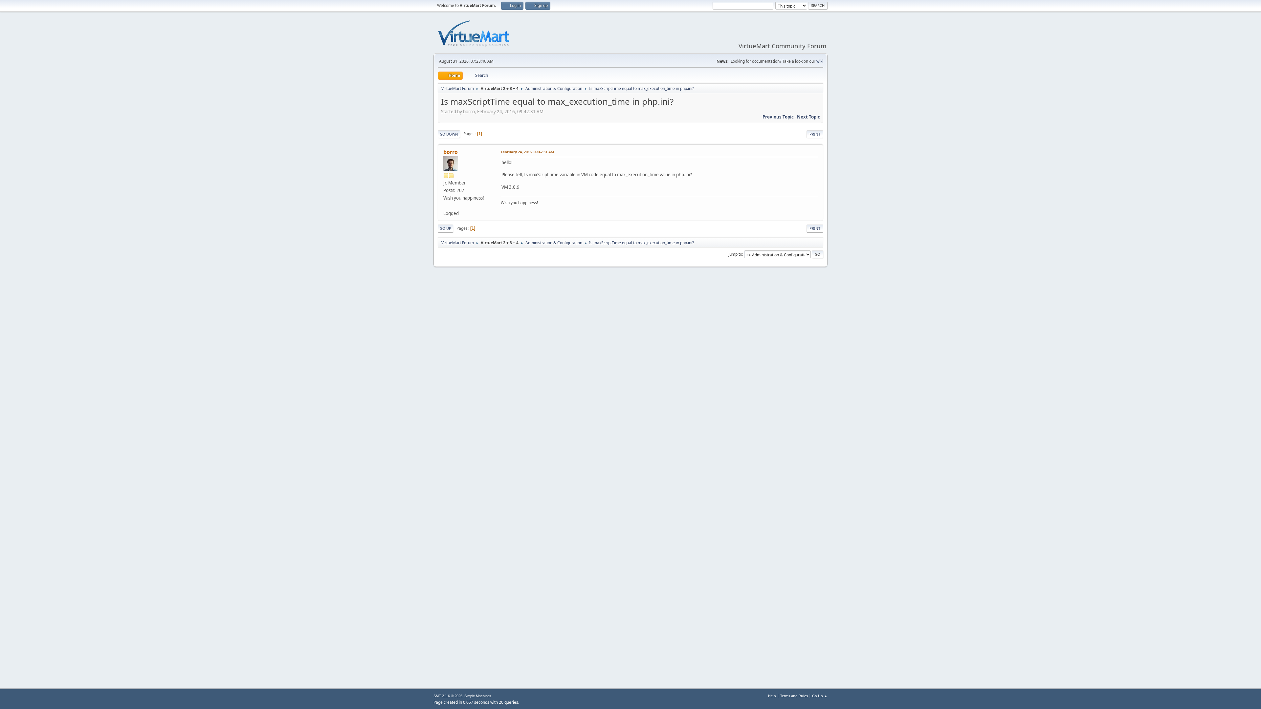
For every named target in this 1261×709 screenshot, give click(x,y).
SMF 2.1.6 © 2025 (447, 696)
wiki (819, 61)
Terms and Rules (794, 695)
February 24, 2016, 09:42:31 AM (527, 151)
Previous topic (778, 117)
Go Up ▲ (820, 695)
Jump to (735, 254)
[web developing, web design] (446, 205)
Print (814, 134)
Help (772, 695)
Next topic (808, 117)
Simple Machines (477, 696)
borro (450, 152)
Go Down (449, 134)
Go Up (445, 228)
